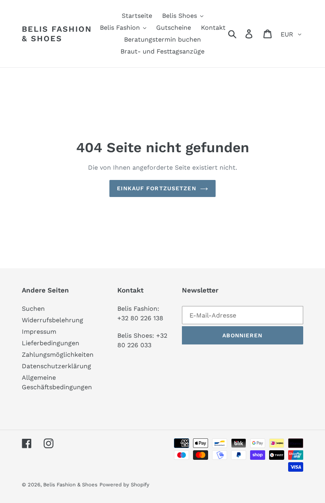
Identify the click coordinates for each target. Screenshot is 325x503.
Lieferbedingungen (50, 343)
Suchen (33, 308)
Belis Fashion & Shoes (57, 33)
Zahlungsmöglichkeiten (58, 354)
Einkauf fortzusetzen (156, 188)
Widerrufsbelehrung (52, 320)
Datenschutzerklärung (56, 366)
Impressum (39, 331)
